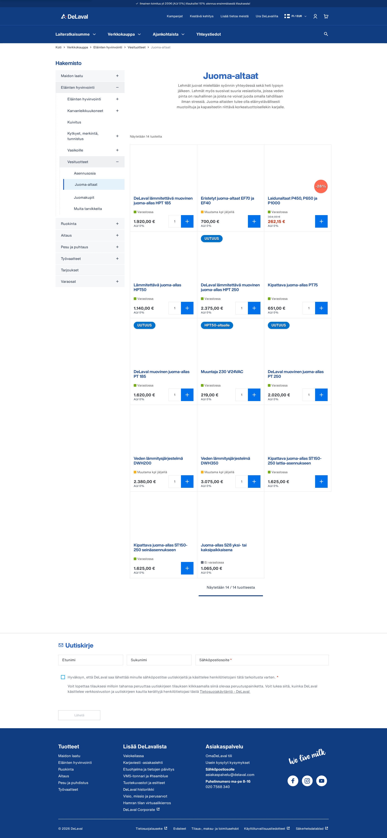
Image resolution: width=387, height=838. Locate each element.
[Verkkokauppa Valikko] (139, 34)
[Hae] (326, 34)
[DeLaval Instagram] (307, 780)
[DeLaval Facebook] (293, 780)
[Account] (315, 16)
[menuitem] (76, 34)
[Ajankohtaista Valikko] (182, 34)
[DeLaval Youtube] (321, 780)
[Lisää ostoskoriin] (187, 221)
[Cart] (326, 16)
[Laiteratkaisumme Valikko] (94, 34)
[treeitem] (94, 184)
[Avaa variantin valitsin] (254, 221)
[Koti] (74, 16)
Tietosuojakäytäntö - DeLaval (225, 691)
